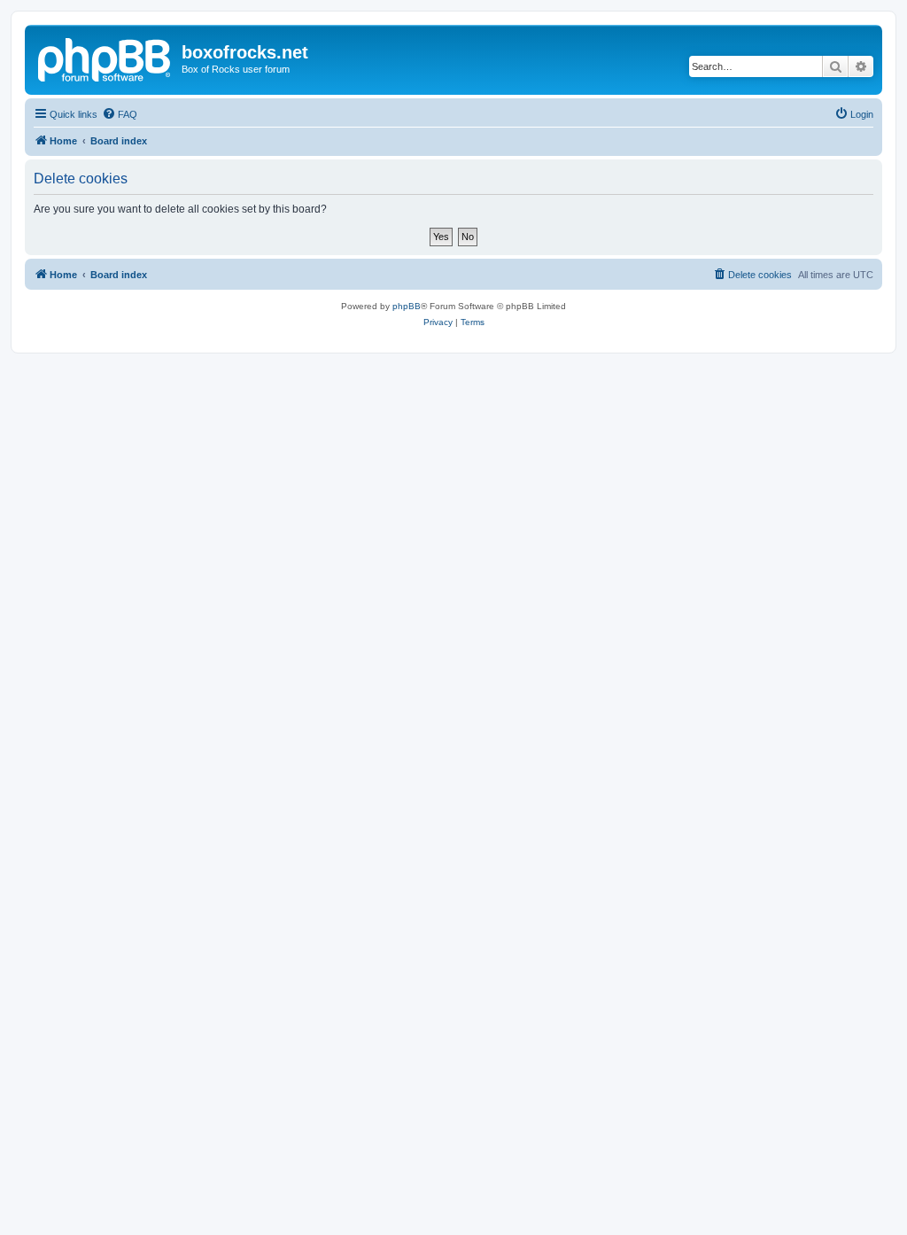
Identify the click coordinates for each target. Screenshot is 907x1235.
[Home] (105, 57)
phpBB (406, 306)
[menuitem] (119, 114)
